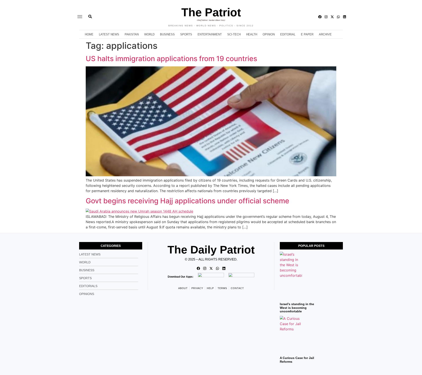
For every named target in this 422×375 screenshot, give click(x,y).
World (149, 34)
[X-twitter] (332, 16)
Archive (325, 34)
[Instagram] (326, 16)
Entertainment (210, 34)
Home (89, 34)
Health (251, 34)
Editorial (287, 34)
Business (167, 34)
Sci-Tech (234, 34)
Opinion (269, 34)
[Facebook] (320, 16)
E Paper (307, 34)
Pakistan (132, 34)
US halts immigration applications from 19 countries (171, 58)
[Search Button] (90, 14)
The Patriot (211, 12)
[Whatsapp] (338, 16)
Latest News (109, 34)
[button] (80, 16)
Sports (186, 34)
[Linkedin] (344, 16)
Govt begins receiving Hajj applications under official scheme (187, 201)
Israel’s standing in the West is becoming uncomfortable (297, 307)
